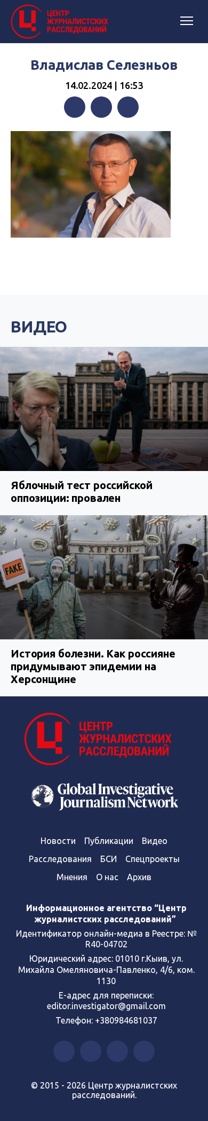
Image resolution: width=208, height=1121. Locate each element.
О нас (107, 877)
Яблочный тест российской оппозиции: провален (81, 491)
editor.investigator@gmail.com (106, 1006)
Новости (58, 841)
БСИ (108, 859)
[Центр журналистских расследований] (61, 21)
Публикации (108, 841)
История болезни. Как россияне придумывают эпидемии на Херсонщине (93, 666)
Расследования (60, 859)
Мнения (72, 877)
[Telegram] (128, 107)
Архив (139, 877)
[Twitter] (101, 107)
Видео (39, 327)
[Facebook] (74, 107)
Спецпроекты (152, 859)
